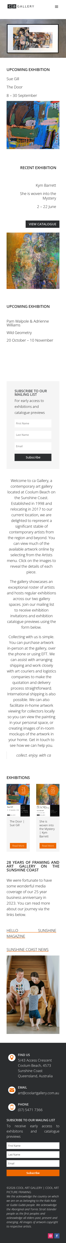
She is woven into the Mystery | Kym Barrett (47, 828)
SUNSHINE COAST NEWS (28, 949)
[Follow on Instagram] (50, 1235)
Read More (18, 845)
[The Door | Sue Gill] (18, 800)
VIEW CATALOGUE (42, 224)
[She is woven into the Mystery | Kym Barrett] (47, 800)
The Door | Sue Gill (17, 823)
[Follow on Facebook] (56, 1235)
